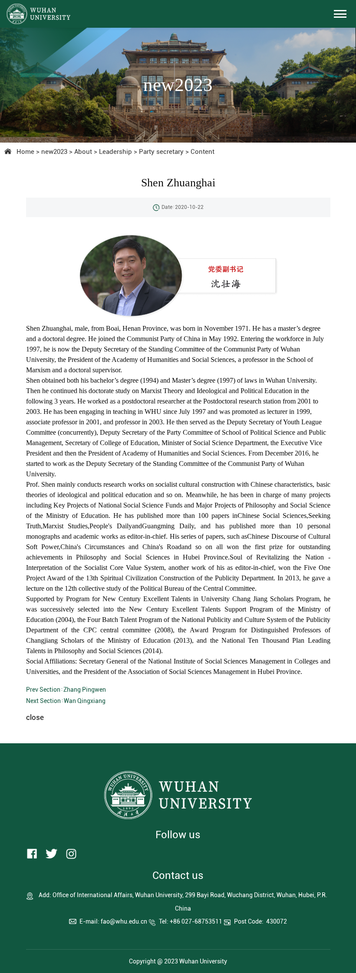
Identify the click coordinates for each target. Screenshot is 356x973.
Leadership (115, 152)
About (83, 152)
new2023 (54, 152)
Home (25, 152)
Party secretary (161, 152)
